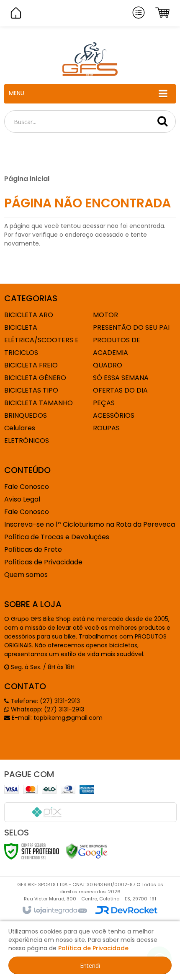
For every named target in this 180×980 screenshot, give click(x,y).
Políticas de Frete (33, 549)
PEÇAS (104, 403)
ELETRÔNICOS (26, 440)
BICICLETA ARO (28, 315)
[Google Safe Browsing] (87, 851)
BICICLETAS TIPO (31, 390)
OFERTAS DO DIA (120, 390)
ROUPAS (106, 428)
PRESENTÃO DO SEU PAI (131, 327)
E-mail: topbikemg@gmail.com (56, 718)
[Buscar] (162, 121)
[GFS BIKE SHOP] (90, 59)
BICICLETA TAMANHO (38, 403)
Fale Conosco (26, 486)
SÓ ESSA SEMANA (121, 378)
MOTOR (105, 315)
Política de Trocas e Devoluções (56, 537)
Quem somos (26, 574)
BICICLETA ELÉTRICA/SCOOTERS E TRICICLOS (41, 340)
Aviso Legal (22, 499)
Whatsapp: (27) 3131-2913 (46, 709)
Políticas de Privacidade (43, 562)
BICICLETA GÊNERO (35, 378)
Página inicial (26, 179)
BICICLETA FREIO (31, 365)
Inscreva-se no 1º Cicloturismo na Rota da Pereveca (89, 524)
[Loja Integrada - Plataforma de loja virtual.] (54, 910)
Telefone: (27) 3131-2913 (44, 701)
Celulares (19, 428)
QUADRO (107, 365)
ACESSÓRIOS (113, 415)
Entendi (90, 966)
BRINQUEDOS (25, 415)
